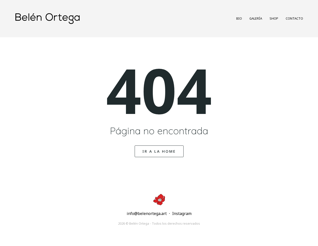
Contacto (294, 18)
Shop (274, 18)
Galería (255, 18)
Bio (239, 18)
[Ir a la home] (84, 18)
